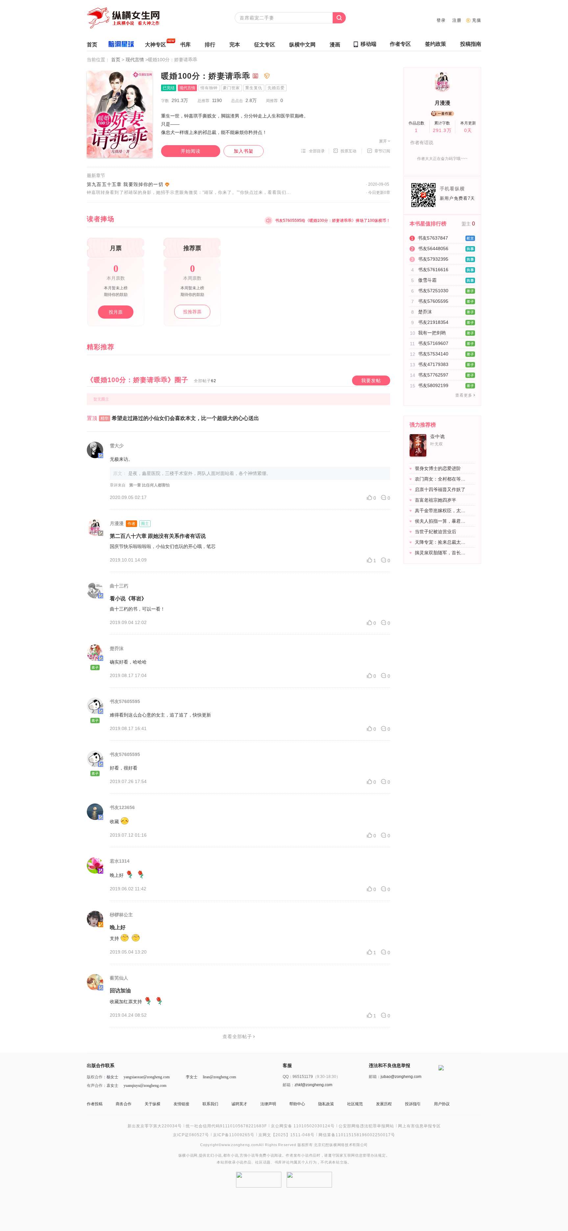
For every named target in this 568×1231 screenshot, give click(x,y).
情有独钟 (209, 88)
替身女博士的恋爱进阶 (438, 468)
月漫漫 (442, 103)
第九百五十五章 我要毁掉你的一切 (125, 184)
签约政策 (435, 44)
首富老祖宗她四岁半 (435, 500)
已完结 (169, 88)
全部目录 (317, 151)
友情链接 (181, 1104)
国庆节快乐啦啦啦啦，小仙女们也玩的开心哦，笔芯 (163, 546)
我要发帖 (371, 380)
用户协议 (442, 1104)
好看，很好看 (123, 768)
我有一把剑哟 (432, 332)
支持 (114, 938)
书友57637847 (433, 238)
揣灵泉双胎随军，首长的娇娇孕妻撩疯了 (441, 552)
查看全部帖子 (237, 1036)
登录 (441, 20)
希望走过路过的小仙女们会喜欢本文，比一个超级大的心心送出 (185, 418)
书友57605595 (433, 301)
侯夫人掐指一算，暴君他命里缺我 (441, 521)
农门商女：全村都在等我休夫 (441, 479)
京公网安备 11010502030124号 (303, 1126)
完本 (234, 44)
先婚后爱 (276, 88)
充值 (476, 20)
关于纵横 (152, 1104)
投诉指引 (413, 1104)
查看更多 (463, 395)
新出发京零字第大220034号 (155, 1126)
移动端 (368, 44)
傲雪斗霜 (427, 280)
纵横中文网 (302, 44)
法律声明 (268, 1104)
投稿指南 (470, 44)
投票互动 (348, 151)
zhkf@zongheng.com (313, 1085)
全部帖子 (205, 381)
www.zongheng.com (240, 1144)
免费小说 (266, 1155)
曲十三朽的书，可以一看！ (137, 609)
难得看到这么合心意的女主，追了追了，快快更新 (160, 715)
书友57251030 (433, 290)
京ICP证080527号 (191, 1135)
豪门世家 (231, 88)
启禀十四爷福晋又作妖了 (440, 489)
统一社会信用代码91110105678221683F (226, 1126)
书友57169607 (433, 343)
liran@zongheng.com (219, 1077)
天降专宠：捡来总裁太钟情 (441, 542)
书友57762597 (433, 375)
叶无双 (436, 444)
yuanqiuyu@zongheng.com (145, 1085)
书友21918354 (433, 322)
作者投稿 (95, 1104)
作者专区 (400, 44)
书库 (185, 44)
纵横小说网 (188, 1155)
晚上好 (117, 875)
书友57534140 (433, 353)
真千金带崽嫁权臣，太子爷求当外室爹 (441, 510)
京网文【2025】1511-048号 (286, 1135)
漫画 (335, 44)
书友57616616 (433, 269)
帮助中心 (297, 1104)
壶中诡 (437, 436)
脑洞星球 (121, 45)
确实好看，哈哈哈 (128, 662)
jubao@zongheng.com (401, 1076)
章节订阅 (382, 151)
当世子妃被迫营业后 (435, 531)
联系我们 (210, 1104)
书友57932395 (433, 259)
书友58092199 (433, 385)
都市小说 (231, 1155)
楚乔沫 (425, 311)
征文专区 (264, 44)
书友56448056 (433, 248)
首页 (92, 44)
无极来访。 (121, 459)
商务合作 (123, 1104)
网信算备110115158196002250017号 (357, 1135)
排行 (210, 44)
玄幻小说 (214, 1155)
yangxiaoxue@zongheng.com (147, 1077)
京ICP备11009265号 (233, 1135)
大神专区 (155, 44)
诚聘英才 (239, 1104)
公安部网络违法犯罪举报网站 (366, 1126)
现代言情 (135, 59)
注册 (457, 20)
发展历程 (384, 1104)
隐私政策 (326, 1104)
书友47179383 (433, 364)
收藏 (114, 821)
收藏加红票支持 (126, 1001)
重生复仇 (253, 88)
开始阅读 (191, 151)
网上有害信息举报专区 (419, 1126)
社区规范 (355, 1104)
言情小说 (247, 1155)
